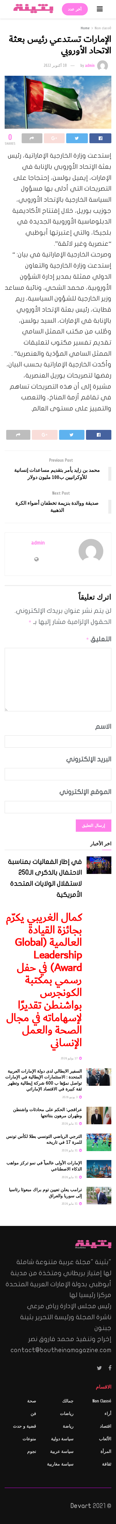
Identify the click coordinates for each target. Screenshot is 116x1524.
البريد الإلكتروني (88, 759)
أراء (108, 1413)
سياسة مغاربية (60, 1464)
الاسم (103, 726)
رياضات (67, 1413)
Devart (81, 1505)
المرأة (106, 1451)
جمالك (68, 1401)
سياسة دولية (62, 1439)
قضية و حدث (24, 1426)
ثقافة (106, 1464)
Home (85, 28)
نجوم (31, 1451)
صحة (31, 1401)
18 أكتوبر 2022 (55, 65)
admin (90, 65)
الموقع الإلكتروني (85, 791)
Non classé (103, 28)
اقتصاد (105, 1426)
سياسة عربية (62, 1451)
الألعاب (105, 1439)
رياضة (68, 1426)
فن (33, 1413)
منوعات (29, 1439)
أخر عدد (75, 9)
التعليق (98, 639)
